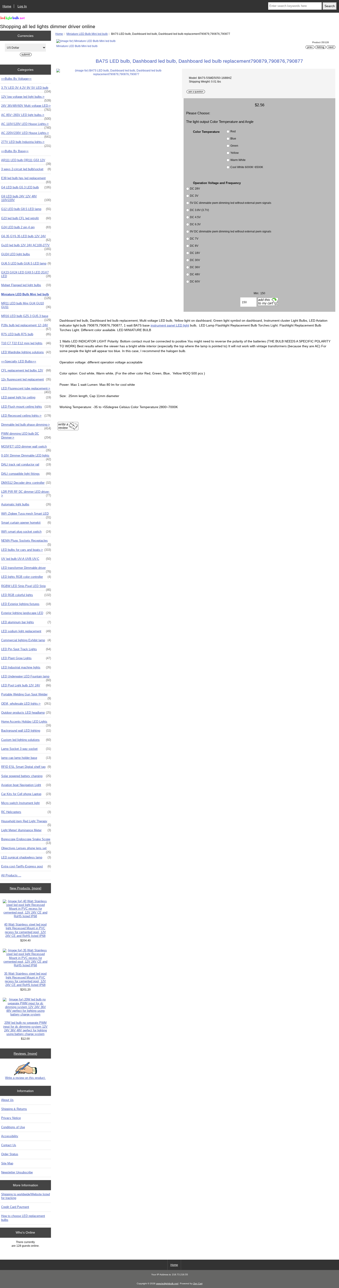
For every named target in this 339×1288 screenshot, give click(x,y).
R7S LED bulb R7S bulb (26, 334)
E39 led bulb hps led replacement (26, 179)
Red (233, 131)
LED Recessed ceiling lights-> (26, 415)
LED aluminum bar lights (26, 622)
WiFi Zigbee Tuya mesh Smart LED (26, 515)
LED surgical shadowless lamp (26, 857)
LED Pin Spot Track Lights (26, 649)
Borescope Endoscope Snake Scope (26, 840)
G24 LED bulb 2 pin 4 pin (26, 227)
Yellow (234, 152)
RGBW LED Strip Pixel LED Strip (26, 587)
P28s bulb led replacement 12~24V (26, 326)
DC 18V (195, 252)
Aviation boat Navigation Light (26, 785)
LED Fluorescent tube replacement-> (26, 390)
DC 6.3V (195, 224)
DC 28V (195, 188)
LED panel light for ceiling (26, 397)
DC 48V (195, 274)
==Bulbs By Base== (15, 151)
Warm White (238, 159)
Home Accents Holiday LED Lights (26, 723)
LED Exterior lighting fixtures (26, 604)
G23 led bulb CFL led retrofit (26, 218)
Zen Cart (197, 1283)
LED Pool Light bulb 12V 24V (26, 685)
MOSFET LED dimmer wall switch (26, 448)
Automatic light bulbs (26, 504)
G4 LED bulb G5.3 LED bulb (26, 187)
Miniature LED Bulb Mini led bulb (87, 33)
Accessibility (9, 1136)
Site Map (7, 1163)
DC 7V (194, 238)
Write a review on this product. (25, 1078)
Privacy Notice (11, 1118)
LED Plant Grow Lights (26, 658)
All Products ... (11, 875)
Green (234, 145)
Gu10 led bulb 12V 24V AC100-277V (26, 246)
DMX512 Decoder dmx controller (26, 482)
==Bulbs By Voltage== (16, 78)
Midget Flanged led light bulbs (26, 285)
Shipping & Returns (14, 1109)
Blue (233, 138)
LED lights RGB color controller (26, 577)
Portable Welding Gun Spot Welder (26, 696)
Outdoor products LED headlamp (26, 712)
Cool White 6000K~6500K (246, 167)
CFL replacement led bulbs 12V (26, 370)
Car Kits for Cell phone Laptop (26, 794)
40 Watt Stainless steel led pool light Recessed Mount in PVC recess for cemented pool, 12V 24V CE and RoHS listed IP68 (25, 930)
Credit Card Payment (15, 1207)
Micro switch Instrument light (26, 803)
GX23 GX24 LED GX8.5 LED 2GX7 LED (26, 274)
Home (7, 6)
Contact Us (8, 1145)
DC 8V (194, 245)
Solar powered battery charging (26, 776)
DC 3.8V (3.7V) (199, 209)
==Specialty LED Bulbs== (18, 361)
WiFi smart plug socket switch (26, 531)
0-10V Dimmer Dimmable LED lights (26, 457)
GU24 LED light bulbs (26, 254)
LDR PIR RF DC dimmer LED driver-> (26, 493)
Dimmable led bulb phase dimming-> (26, 426)
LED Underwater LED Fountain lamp (26, 678)
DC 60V (195, 281)
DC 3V (194, 195)
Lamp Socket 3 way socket (26, 749)
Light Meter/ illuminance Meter (26, 830)
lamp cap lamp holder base (26, 758)
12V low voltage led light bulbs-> (26, 98)
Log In (22, 6)
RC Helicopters (26, 812)
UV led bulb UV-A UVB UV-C (26, 559)
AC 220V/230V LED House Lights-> (26, 134)
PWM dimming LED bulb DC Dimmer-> (26, 435)
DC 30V (195, 259)
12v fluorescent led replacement (26, 379)
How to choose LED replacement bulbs (23, 1217)
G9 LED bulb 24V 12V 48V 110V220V (26, 198)
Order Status (9, 1154)
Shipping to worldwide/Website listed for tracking (25, 1196)
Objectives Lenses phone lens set (26, 849)
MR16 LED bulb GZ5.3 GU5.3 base (26, 317)
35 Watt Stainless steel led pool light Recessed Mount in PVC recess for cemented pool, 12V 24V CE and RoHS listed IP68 (25, 979)
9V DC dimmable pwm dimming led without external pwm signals (230, 231)
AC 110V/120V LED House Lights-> (26, 125)
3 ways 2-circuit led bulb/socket (26, 169)
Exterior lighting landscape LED (26, 613)
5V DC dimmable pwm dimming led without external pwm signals (230, 202)
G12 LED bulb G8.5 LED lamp (26, 209)
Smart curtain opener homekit (26, 522)
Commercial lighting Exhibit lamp (26, 640)
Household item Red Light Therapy (26, 822)
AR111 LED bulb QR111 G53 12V (26, 161)
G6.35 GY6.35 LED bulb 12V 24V (26, 237)
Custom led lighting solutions (26, 740)
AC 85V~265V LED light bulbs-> (26, 116)
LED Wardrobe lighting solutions (26, 352)
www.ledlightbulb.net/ (167, 1283)
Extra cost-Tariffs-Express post (26, 866)
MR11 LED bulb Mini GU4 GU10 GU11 (26, 305)
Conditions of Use (13, 1127)
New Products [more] (25, 888)
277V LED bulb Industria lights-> (26, 143)
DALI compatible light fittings (26, 473)
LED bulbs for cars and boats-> (26, 550)
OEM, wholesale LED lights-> (26, 703)
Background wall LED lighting (26, 730)
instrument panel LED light (170, 325)
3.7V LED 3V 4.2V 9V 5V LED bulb (26, 89)
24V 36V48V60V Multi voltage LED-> (26, 107)
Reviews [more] (25, 1053)
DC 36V (195, 267)
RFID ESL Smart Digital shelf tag (26, 767)
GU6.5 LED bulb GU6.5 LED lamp (26, 263)
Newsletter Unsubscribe (17, 1172)
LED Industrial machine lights (26, 667)
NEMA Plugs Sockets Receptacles (26, 542)
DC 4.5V (195, 217)
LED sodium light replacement (26, 631)
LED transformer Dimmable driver (26, 569)
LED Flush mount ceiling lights (26, 406)
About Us (7, 1100)
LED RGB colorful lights (26, 595)
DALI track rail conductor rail (26, 464)
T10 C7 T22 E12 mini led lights (26, 343)
